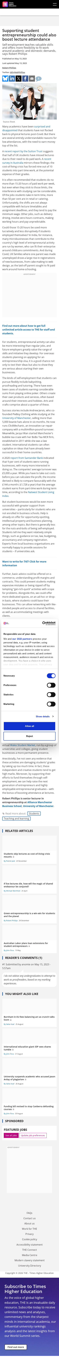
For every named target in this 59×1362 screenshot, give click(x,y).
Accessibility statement (29, 1244)
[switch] (51, 685)
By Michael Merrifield (12, 891)
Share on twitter (19, 79)
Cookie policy (29, 1239)
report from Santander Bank (26, 458)
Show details (43, 716)
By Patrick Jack (9, 861)
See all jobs (11, 1135)
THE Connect (29, 1249)
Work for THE (29, 1228)
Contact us (29, 1218)
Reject (29, 736)
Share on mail (32, 79)
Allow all (29, 726)
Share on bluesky (5, 79)
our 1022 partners (22, 639)
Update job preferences (33, 1135)
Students (34, 813)
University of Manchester (16, 418)
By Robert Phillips (11, 920)
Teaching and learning (16, 818)
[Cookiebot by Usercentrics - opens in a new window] (42, 623)
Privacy (29, 1234)
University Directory (29, 1265)
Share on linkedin (12, 79)
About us (29, 1223)
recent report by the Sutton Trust (23, 151)
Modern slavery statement (30, 1260)
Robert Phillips (9, 67)
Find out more (16, 1347)
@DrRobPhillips (17, 72)
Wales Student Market (22, 745)
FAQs (29, 1213)
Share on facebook (25, 79)
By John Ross (9, 950)
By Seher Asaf (9, 1024)
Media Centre (29, 1255)
